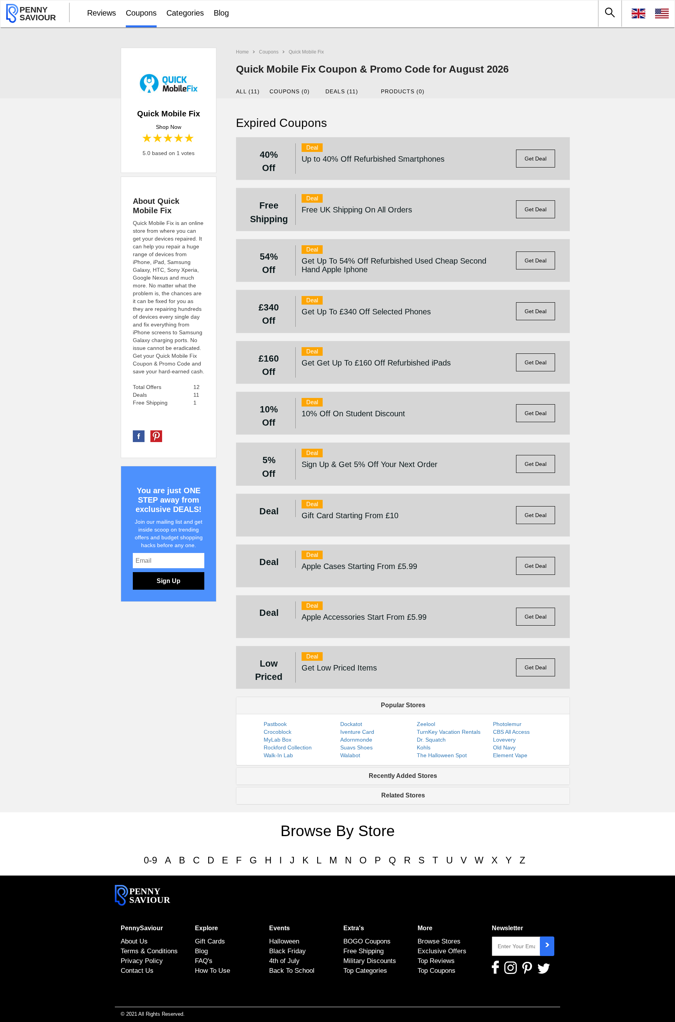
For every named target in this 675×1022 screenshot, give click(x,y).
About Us (134, 941)
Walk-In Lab (278, 755)
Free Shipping (363, 951)
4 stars (179, 138)
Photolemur (507, 724)
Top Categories (365, 970)
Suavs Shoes (356, 747)
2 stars (158, 138)
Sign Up (168, 581)
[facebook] (139, 436)
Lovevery (504, 740)
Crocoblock (277, 732)
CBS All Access (511, 732)
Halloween (284, 941)
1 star (147, 138)
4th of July (284, 961)
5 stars (189, 138)
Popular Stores (403, 705)
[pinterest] (156, 436)
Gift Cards (210, 941)
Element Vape (510, 755)
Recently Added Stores (403, 775)
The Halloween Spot (442, 755)
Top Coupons (436, 970)
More (425, 928)
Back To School (291, 970)
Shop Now (168, 127)
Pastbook (275, 724)
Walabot (350, 755)
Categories (185, 13)
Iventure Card (357, 732)
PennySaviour (142, 928)
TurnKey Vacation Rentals (448, 732)
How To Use (212, 970)
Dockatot (351, 724)
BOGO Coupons (367, 941)
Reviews (101, 13)
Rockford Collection (288, 747)
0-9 (150, 860)
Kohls (423, 747)
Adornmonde (356, 740)
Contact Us (137, 970)
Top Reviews (436, 961)
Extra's (353, 928)
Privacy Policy (142, 961)
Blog (221, 13)
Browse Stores (439, 941)
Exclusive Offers (442, 951)
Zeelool (426, 724)
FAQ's (203, 961)
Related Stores (403, 795)
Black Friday (287, 951)
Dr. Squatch (431, 740)
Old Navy (504, 747)
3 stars (168, 138)
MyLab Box (277, 740)
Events (279, 928)
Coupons (141, 13)
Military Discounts (369, 961)
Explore (206, 928)
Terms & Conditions (149, 951)
